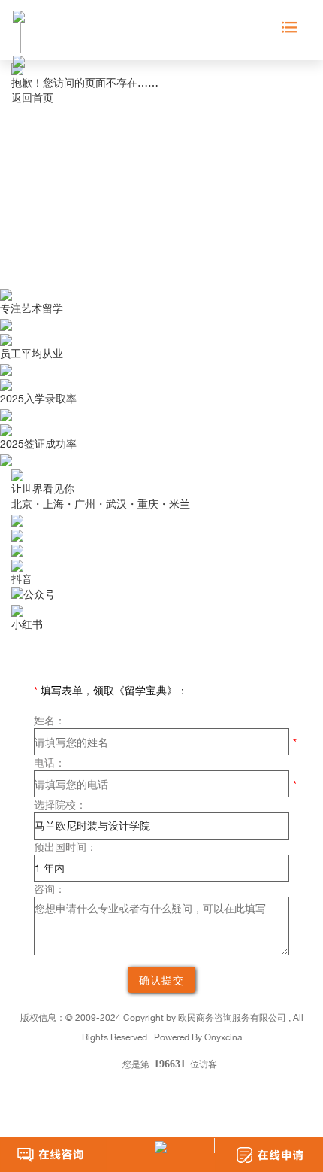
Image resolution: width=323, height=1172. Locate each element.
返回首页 (32, 97)
